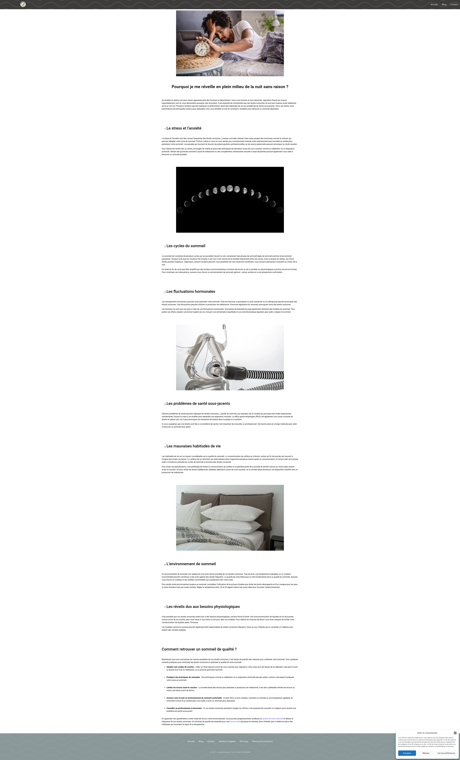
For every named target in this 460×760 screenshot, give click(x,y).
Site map (244, 741)
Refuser (426, 753)
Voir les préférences (446, 753)
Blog (444, 4)
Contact (454, 4)
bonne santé (235, 721)
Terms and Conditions (262, 741)
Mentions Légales (227, 741)
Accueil (434, 4)
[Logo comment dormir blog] (23, 4)
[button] (455, 733)
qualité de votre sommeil (272, 719)
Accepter (407, 753)
